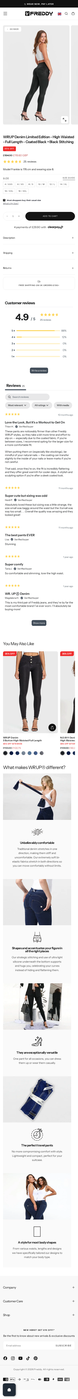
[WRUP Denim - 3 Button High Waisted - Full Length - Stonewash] (23, 753)
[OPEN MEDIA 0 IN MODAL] (64, 119)
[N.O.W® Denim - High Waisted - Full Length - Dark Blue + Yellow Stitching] (74, 753)
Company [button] (9, 1287)
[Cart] (73, 14)
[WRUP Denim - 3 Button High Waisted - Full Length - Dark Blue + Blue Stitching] (11, 753)
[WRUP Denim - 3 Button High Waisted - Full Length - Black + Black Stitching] (5, 753)
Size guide (69, 178)
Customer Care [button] (13, 1301)
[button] (5, 13)
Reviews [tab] (15, 385)
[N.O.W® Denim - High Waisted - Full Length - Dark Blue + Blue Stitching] (68, 753)
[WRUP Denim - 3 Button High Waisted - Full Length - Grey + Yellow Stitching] (42, 753)
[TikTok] (28, 1358)
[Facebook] (5, 1358)
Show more (39, 623)
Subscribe (64, 1345)
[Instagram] (13, 1358)
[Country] (59, 14)
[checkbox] (63, 405)
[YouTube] (20, 1358)
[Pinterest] (35, 1358)
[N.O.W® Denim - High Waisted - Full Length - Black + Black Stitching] (62, 753)
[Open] (9, 1389)
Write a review (39, 370)
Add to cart (50, 216)
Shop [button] (6, 1315)
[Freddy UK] (39, 13)
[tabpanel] (39, 511)
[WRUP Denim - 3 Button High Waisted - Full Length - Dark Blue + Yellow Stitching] (17, 753)
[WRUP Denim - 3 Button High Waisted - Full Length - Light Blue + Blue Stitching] (29, 753)
